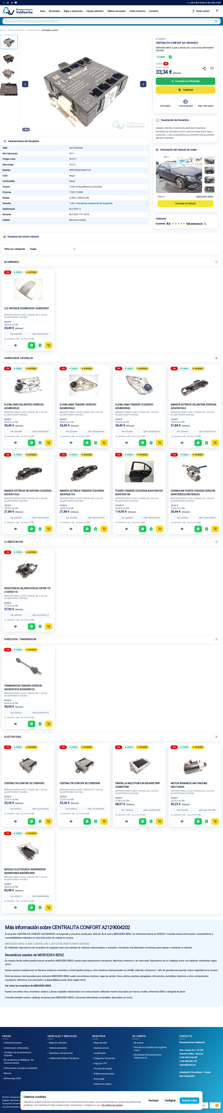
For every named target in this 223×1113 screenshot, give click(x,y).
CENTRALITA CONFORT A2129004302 (24, 783)
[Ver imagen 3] (209, 180)
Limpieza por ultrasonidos (16, 1048)
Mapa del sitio (100, 1043)
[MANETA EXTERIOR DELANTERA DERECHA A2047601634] (195, 385)
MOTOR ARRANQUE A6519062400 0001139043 (189, 785)
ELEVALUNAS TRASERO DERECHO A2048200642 (78, 406)
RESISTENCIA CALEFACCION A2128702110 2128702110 (27, 590)
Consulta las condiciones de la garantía (94, 203)
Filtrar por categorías (14, 249)
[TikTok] (11, 2)
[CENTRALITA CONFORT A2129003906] (84, 764)
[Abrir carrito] (216, 11)
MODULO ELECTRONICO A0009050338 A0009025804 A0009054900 (25, 871)
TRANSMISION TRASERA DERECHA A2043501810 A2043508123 (23, 687)
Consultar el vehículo (185, 203)
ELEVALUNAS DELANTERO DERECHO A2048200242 (24, 406)
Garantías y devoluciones (61, 1053)
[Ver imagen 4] (209, 189)
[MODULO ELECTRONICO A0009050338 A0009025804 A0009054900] (28, 850)
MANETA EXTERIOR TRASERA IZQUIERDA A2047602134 (82, 492)
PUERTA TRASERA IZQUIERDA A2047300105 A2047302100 (139, 492)
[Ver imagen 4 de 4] (9, 89)
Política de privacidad (104, 1073)
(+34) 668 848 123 (188, 1061)
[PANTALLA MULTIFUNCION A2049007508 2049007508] (139, 764)
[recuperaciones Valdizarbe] (17, 11)
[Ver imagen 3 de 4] (9, 73)
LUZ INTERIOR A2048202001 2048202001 (26, 308)
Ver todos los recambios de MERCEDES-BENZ (28, 985)
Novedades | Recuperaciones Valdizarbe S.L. (148, 1056)
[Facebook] (3, 2)
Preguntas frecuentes (104, 1058)
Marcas (7, 1073)
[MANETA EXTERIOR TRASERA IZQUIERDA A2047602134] (84, 471)
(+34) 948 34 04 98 (188, 1057)
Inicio (42, 11)
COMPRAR (188, 90)
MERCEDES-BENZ (204, 197)
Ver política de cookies (112, 1105)
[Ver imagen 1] (209, 160)
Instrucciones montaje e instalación (21, 1068)
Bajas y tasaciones (73, 11)
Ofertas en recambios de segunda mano (150, 1049)
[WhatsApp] (31, 345)
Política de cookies (103, 1084)
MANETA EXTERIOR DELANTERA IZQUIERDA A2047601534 (27, 492)
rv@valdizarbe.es (187, 1065)
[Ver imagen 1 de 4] (9, 42)
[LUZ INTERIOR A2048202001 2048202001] (28, 289)
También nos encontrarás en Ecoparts (17, 1054)
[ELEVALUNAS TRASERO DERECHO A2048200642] (84, 385)
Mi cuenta (138, 1043)
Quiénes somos (101, 1048)
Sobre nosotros (137, 11)
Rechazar (154, 1100)
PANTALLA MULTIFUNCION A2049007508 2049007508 (137, 785)
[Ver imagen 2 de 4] (9, 58)
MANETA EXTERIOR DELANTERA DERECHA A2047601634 (193, 406)
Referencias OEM (12, 1078)
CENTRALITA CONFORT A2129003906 (80, 783)
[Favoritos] (212, 68)
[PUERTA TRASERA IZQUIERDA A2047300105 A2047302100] (139, 471)
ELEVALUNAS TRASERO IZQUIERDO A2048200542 (134, 406)
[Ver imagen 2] (209, 170)
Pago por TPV (100, 1063)
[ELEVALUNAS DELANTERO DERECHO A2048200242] (28, 385)
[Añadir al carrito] (48, 345)
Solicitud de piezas (13, 1043)
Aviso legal (99, 1079)
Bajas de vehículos (58, 1043)
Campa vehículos (94, 11)
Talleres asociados (116, 11)
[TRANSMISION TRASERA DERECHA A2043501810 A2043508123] (28, 666)
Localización (100, 1053)
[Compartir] (204, 68)
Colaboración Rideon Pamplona (64, 1058)
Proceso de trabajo (103, 1068)
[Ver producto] (15, 345)
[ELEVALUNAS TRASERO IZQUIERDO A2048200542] (139, 385)
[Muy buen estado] (170, 56)
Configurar (170, 1100)
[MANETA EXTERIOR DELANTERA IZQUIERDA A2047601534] (28, 471)
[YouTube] (15, 2)
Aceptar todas (189, 1100)
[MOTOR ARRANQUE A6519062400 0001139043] (195, 764)
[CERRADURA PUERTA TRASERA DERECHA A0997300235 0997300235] (195, 471)
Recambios (54, 11)
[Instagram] (7, 2)
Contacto (153, 11)
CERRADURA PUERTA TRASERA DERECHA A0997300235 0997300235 (193, 492)
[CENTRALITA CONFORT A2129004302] (28, 764)
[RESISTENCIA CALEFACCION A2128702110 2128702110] (28, 569)
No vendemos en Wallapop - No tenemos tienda (19, 1061)
